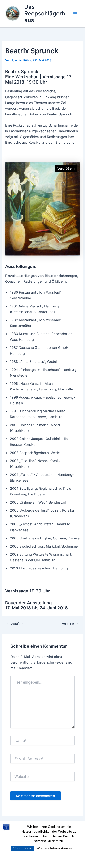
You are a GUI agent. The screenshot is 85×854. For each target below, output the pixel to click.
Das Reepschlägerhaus (44, 13)
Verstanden (22, 848)
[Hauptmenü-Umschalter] (75, 14)
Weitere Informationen (54, 848)
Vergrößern (66, 168)
